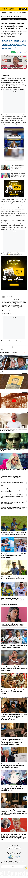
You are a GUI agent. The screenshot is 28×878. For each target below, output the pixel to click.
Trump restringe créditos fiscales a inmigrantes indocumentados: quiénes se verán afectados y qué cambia (12, 765)
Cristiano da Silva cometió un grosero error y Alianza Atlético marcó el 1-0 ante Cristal (14, 577)
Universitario (25, 340)
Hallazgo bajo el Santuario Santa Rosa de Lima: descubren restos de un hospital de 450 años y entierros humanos (11, 478)
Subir (13, 866)
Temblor (10, 12)
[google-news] (20, 853)
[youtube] (15, 853)
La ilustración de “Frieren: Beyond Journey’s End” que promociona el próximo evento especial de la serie (13, 788)
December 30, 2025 (18, 254)
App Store (10, 848)
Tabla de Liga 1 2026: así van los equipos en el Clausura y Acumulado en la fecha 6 (14, 646)
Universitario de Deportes (14, 340)
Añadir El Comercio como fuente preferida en (14, 19)
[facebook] (8, 853)
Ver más (17, 307)
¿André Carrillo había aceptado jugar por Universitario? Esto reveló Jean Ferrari (12, 624)
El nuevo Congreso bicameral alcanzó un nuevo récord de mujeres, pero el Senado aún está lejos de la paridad (13, 507)
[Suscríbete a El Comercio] (22, 9)
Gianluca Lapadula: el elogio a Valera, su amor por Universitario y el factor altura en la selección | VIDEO (14, 668)
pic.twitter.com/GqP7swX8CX (14, 253)
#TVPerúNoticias (5, 253)
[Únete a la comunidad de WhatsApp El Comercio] (13, 52)
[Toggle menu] (2, 9)
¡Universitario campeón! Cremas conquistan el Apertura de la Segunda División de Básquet (13, 691)
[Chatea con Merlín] (20, 9)
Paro (14, 12)
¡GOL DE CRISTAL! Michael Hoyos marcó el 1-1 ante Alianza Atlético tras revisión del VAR (14, 533)
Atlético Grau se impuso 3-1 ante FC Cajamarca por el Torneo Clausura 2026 (12, 599)
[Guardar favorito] (23, 52)
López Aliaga (18, 12)
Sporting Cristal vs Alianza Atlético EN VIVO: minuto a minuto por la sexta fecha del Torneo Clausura (13, 555)
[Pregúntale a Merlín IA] (25, 867)
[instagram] (13, 853)
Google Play (17, 848)
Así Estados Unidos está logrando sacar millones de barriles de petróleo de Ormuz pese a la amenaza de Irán (12, 484)
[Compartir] (25, 52)
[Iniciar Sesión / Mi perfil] (25, 9)
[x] (10, 853)
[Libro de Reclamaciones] (17, 857)
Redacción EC (6, 75)
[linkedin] (17, 853)
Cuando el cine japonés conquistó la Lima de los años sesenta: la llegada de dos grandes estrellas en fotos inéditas (12, 496)
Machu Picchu (24, 12)
